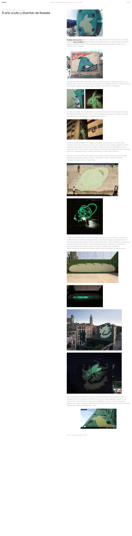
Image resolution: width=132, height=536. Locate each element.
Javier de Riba (78, 42)
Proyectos (52, 2)
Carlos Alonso (21, 10)
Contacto (80, 2)
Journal (75, 2)
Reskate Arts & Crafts (74, 40)
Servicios (57, 2)
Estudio (62, 2)
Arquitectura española (77, 435)
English (128, 2)
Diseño (85, 435)
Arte (3, 10)
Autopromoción (69, 2)
